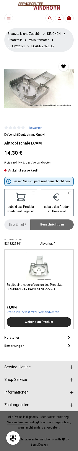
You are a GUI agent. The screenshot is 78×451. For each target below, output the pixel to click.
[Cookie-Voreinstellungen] (13, 438)
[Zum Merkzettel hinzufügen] (63, 66)
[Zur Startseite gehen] (39, 6)
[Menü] (8, 18)
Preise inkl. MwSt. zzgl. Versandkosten (27, 162)
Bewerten (35, 128)
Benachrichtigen (52, 224)
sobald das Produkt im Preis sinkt (57, 209)
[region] (39, 88)
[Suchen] (50, 18)
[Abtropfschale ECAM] (39, 88)
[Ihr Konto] (59, 18)
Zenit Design (39, 444)
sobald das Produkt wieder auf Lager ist (20, 209)
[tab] (38, 337)
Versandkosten (17, 422)
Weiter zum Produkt (39, 322)
